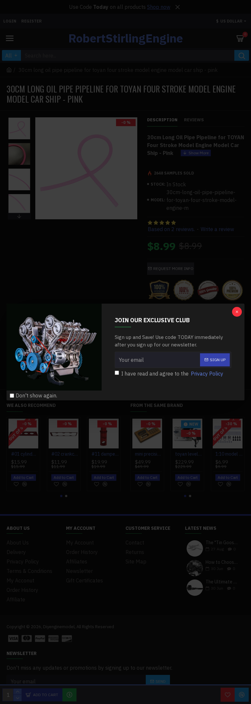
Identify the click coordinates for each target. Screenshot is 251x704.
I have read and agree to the (172, 373)
